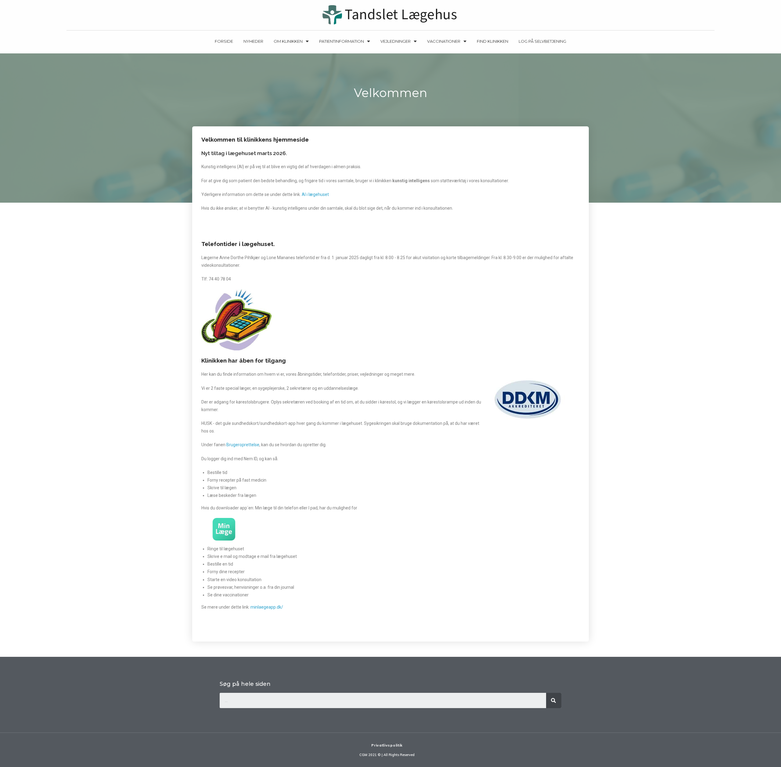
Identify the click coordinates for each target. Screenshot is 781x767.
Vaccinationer (443, 41)
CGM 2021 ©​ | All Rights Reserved (387, 755)
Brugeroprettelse (242, 444)
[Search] (553, 700)
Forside (224, 41)
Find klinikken (492, 41)
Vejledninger (395, 41)
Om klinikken (288, 41)
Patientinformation (341, 41)
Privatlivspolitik (387, 745)
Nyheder (253, 41)
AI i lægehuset (315, 194)
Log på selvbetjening (542, 41)
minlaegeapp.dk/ (266, 607)
